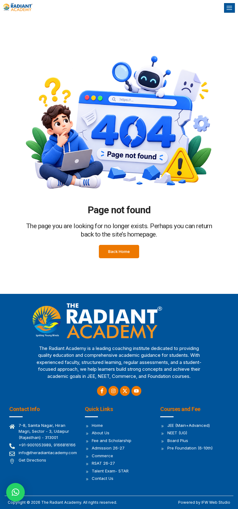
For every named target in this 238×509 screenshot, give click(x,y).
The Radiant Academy (61, 502)
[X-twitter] (125, 391)
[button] (15, 492)
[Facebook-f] (102, 391)
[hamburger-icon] (229, 8)
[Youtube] (136, 391)
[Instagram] (113, 391)
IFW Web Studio (215, 502)
